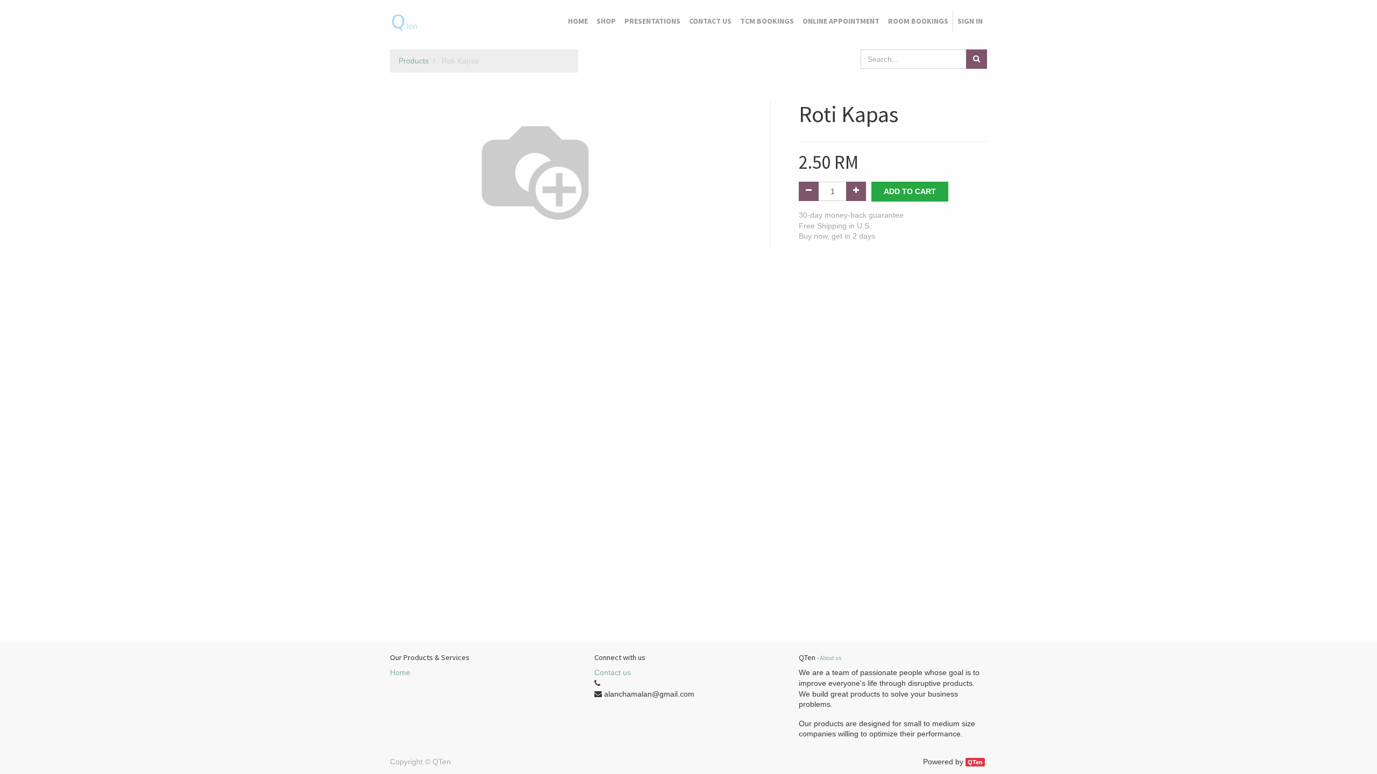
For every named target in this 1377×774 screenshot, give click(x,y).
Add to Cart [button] (910, 191)
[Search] (976, 59)
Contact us (612, 672)
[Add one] (856, 191)
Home (400, 672)
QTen (975, 762)
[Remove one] (809, 191)
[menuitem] (578, 21)
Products (414, 60)
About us (830, 658)
